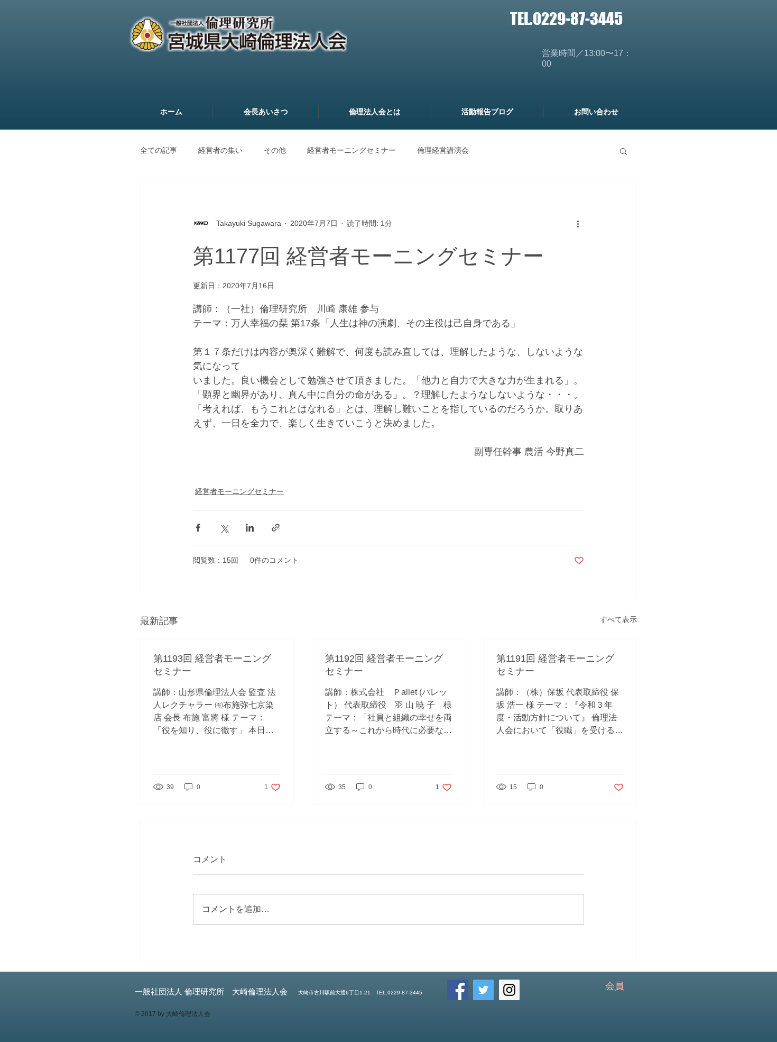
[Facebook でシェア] (198, 528)
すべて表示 (618, 619)
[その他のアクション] (577, 223)
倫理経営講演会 (443, 150)
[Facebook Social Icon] (457, 990)
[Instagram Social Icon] (509, 990)
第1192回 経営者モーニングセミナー (384, 665)
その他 (275, 150)
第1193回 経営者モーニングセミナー (212, 665)
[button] (623, 151)
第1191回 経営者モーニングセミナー (555, 665)
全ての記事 (158, 150)
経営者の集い (220, 150)
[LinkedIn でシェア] (250, 528)
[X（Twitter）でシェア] (224, 528)
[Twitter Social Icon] (483, 990)
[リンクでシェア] (276, 528)
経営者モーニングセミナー (351, 150)
